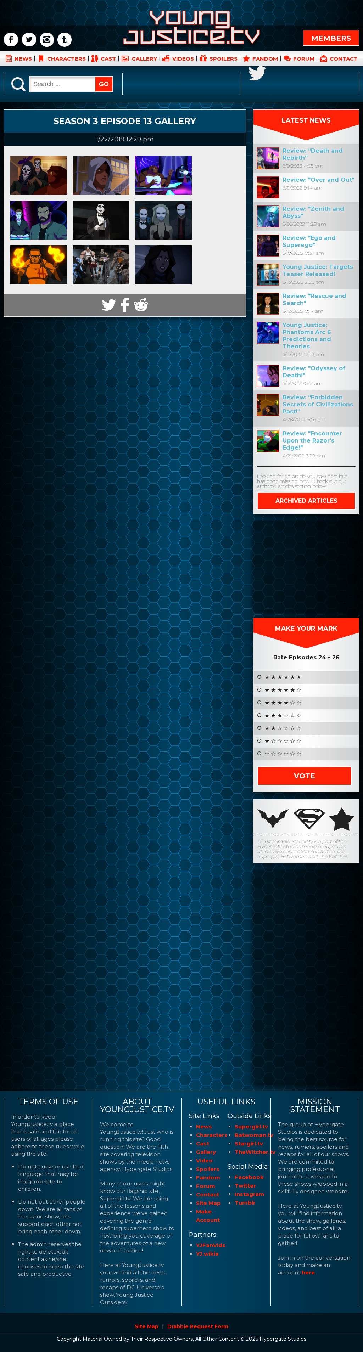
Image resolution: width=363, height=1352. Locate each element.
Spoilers (207, 1169)
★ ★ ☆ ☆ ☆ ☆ (282, 728)
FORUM (303, 58)
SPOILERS (224, 58)
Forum (205, 1186)
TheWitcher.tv (255, 1152)
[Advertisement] (306, 565)
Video (204, 1160)
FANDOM (265, 58)
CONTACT (344, 58)
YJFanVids (210, 1245)
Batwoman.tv (254, 1135)
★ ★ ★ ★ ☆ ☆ (282, 703)
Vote (304, 776)
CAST (108, 58)
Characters (212, 1135)
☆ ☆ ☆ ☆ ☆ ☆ (282, 754)
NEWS (23, 58)
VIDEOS (183, 58)
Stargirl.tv (249, 1143)
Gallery (206, 1152)
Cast (202, 1143)
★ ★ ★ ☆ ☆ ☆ (282, 716)
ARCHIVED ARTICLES (306, 500)
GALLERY (144, 58)
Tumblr (245, 1202)
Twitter (245, 1185)
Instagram (249, 1194)
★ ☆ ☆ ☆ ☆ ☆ (282, 741)
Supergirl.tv (251, 1126)
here (308, 1272)
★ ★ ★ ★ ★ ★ (282, 677)
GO (104, 84)
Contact (207, 1194)
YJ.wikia (207, 1253)
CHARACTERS (66, 58)
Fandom (208, 1177)
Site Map (208, 1203)
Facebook (249, 1177)
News (204, 1126)
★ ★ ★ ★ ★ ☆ (282, 690)
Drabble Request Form (197, 1326)
